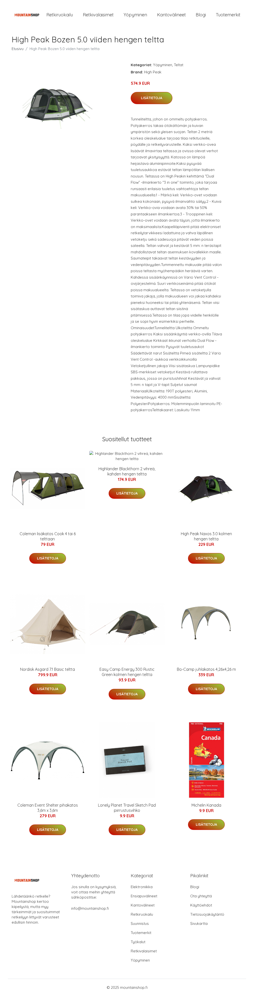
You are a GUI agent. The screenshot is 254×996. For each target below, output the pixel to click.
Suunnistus (140, 923)
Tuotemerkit (228, 15)
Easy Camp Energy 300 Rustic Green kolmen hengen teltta (127, 672)
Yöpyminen (135, 15)
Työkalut (138, 941)
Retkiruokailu (59, 15)
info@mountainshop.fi (90, 908)
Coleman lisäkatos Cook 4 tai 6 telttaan (48, 536)
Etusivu (18, 48)
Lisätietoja (151, 98)
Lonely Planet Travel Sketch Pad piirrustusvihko (127, 808)
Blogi (201, 15)
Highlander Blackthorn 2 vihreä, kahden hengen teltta (126, 471)
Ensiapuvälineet (144, 896)
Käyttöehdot (201, 905)
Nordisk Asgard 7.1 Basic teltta (47, 669)
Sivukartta (199, 923)
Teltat (178, 64)
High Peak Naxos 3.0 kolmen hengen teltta (206, 536)
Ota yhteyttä (201, 896)
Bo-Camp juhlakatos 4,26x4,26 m (206, 669)
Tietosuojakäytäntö (207, 914)
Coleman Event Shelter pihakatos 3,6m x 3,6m (47, 808)
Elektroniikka (142, 886)
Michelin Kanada (206, 805)
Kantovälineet (171, 15)
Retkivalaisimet (98, 15)
